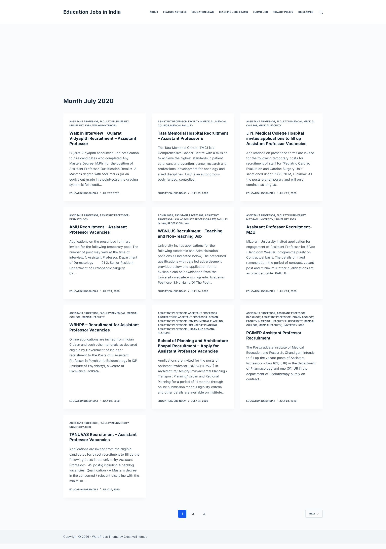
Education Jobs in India (92, 12)
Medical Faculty (181, 125)
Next (312, 513)
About (154, 11)
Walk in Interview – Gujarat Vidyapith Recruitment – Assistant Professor (102, 138)
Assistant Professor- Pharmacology (287, 317)
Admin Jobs (165, 215)
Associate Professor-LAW (198, 219)
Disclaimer (305, 11)
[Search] (321, 12)
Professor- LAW (178, 223)
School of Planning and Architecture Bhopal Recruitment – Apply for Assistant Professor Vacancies (193, 346)
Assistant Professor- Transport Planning (187, 325)
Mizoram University (259, 219)
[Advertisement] (193, 54)
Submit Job (260, 11)
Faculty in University (114, 121)
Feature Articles (175, 11)
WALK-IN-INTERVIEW (104, 125)
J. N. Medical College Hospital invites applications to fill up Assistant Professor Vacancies (276, 138)
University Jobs (80, 125)
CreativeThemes (135, 537)
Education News (203, 11)
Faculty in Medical (201, 121)
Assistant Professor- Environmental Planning (190, 321)
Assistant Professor (83, 121)
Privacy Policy (283, 11)
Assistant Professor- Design (198, 317)
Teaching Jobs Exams (233, 11)
